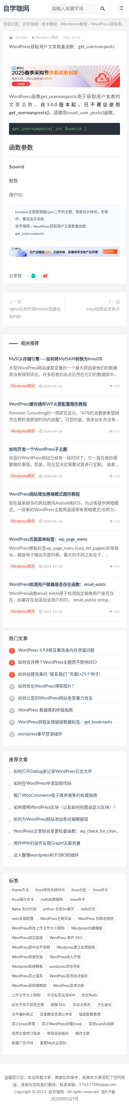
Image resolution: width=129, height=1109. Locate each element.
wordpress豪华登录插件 (36, 734)
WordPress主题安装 (55, 919)
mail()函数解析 (51, 899)
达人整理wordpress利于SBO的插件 (46, 855)
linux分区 (78, 890)
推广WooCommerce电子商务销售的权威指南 (55, 795)
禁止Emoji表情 (23, 1024)
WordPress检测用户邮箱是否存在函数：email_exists (57, 585)
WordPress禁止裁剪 (27, 976)
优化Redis (90, 995)
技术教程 (49, 24)
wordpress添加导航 (65, 966)
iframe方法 (20, 890)
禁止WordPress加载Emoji (62, 1024)
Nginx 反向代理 (24, 909)
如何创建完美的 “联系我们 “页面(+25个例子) (55, 674)
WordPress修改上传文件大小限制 (38, 928)
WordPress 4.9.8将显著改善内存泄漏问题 (52, 650)
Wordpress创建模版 (86, 928)
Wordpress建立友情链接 (76, 947)
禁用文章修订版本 (26, 1033)
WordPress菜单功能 (68, 986)
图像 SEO (58, 1005)
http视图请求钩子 (103, 309)
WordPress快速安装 (27, 957)
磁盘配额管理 (89, 1014)
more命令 (77, 899)
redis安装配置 (23, 919)
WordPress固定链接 (27, 938)
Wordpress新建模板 (27, 966)
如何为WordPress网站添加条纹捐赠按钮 (51, 819)
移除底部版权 (58, 1033)
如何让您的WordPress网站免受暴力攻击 (52, 698)
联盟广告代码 (22, 1043)
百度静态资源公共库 (56, 1014)
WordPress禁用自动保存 (69, 976)
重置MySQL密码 (53, 1043)
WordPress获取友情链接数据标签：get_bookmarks (61, 722)
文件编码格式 (22, 1014)
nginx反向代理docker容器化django (35, 313)
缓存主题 (82, 1033)
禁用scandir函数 (101, 1024)
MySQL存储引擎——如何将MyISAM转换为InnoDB (55, 359)
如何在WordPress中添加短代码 (42, 784)
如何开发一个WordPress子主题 (38, 449)
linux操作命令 (23, 899)
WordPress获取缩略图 (29, 986)
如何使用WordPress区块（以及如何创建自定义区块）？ (66, 807)
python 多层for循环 (58, 909)
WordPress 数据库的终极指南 (42, 710)
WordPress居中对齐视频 (31, 947)
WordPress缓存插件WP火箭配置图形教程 (48, 404)
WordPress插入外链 (65, 957)
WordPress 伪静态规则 (96, 919)
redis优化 (88, 909)
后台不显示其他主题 (28, 1005)
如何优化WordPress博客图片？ (43, 686)
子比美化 (104, 1005)
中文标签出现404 (61, 995)
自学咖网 (16, 8)
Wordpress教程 (74, 24)
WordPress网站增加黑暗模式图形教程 (44, 494)
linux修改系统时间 (50, 890)
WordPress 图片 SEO (66, 938)
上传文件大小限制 (26, 995)
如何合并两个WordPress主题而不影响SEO (54, 662)
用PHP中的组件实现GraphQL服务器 (47, 843)
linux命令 (100, 890)
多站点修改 (82, 1005)
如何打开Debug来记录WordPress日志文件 (53, 772)
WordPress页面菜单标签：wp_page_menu (48, 539)
